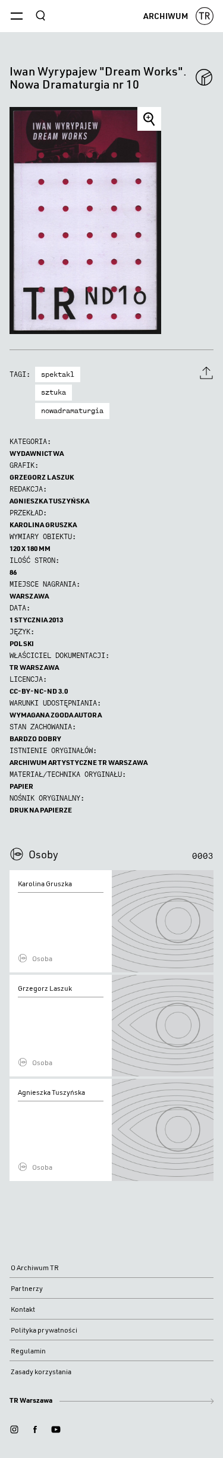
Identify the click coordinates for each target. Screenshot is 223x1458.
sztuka (53, 392)
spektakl (57, 374)
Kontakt (23, 1309)
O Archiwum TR (35, 1267)
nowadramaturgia (72, 410)
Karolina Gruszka (43, 524)
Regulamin (28, 1350)
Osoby (43, 854)
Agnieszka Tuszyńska (49, 500)
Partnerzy (27, 1288)
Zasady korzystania (41, 1371)
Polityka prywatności (44, 1329)
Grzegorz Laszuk (42, 477)
